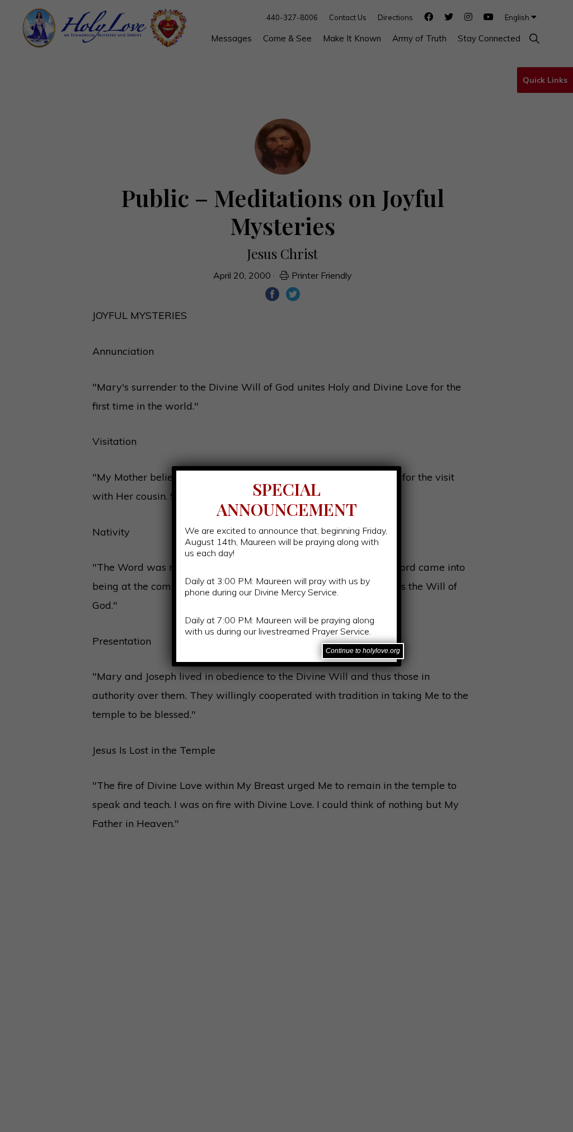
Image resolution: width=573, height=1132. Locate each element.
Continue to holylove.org (363, 651)
